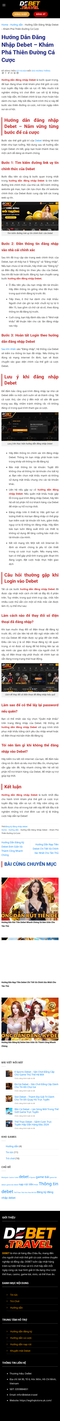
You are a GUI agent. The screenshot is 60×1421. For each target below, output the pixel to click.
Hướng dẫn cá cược (21, 1338)
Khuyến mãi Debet (20, 1350)
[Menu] (4, 5)
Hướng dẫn (16, 24)
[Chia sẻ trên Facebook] (6, 73)
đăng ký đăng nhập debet (16, 826)
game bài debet (12, 1185)
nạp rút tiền (26, 1184)
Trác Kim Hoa (26, 1192)
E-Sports (32, 1177)
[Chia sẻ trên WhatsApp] (3, 73)
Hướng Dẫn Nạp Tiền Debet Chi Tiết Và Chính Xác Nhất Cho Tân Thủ (46, 848)
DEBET (5, 1253)
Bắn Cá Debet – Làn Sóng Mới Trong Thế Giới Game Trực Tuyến (37, 1110)
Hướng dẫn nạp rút (20, 1344)
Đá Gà (33, 1192)
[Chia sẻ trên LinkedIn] (18, 73)
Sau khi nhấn (8, 349)
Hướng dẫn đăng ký (21, 1331)
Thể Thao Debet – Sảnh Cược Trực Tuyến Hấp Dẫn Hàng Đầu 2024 (33, 1123)
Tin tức (9, 1152)
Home (4, 24)
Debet (38, 140)
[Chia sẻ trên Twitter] (9, 73)
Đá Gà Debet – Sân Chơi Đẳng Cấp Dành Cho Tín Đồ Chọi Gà (36, 1085)
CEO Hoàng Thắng (40, 70)
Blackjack (4, 1177)
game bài (42, 1177)
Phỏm (36, 1185)
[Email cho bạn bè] (12, 73)
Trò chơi (10, 1158)
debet (24, 1176)
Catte (16, 1177)
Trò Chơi (14, 1301)
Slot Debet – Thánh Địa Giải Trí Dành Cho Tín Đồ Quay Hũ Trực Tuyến (34, 1098)
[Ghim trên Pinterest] (15, 73)
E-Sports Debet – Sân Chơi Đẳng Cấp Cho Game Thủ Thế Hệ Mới (34, 1073)
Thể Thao (17, 1192)
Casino (11, 1177)
